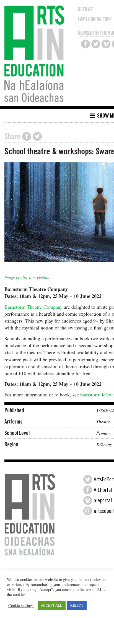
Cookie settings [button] (20, 605)
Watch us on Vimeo (106, 44)
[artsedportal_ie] (87, 511)
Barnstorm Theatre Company (33, 306)
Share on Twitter (37, 136)
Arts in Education (35, 54)
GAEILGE (85, 9)
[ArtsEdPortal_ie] (87, 479)
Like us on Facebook (85, 44)
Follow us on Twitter (95, 44)
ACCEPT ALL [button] (51, 605)
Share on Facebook (26, 136)
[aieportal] (87, 500)
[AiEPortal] (87, 489)
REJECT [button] (76, 605)
